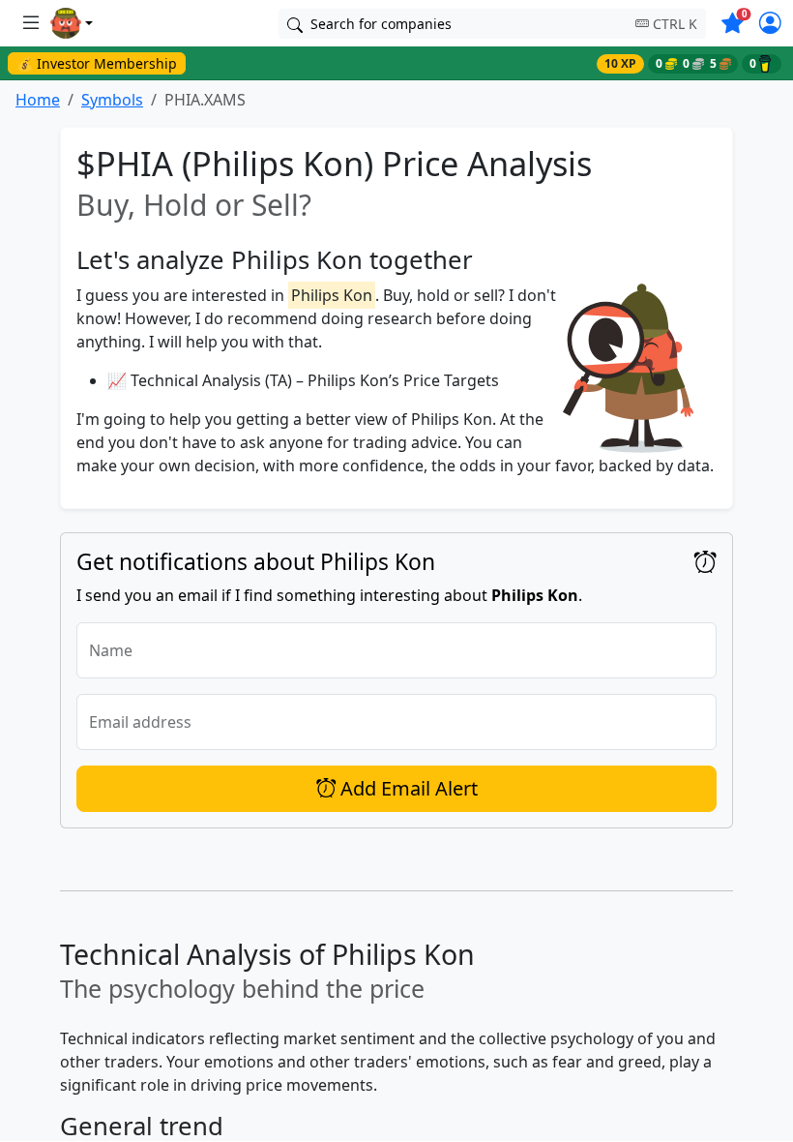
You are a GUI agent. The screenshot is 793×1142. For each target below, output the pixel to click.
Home (37, 99)
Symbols (112, 99)
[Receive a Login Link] (770, 25)
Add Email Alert (407, 788)
